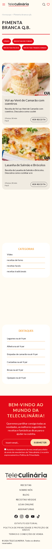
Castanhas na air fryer (17, 362)
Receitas (26, 485)
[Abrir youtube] (32, 516)
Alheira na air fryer (15, 346)
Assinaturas (26, 509)
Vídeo (6, 41)
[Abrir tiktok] (38, 516)
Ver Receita (39, 119)
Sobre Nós (26, 490)
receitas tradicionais (35, 48)
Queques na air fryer (16, 377)
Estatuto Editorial (26, 523)
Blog (26, 494)
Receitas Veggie (26, 499)
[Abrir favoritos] (48, 4)
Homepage (7, 14)
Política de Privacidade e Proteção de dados (26, 529)
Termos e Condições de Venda (26, 534)
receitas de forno (23, 41)
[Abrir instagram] (21, 516)
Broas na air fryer (15, 370)
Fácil (7, 121)
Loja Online (26, 504)
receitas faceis (11, 48)
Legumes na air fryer (16, 338)
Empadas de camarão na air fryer (22, 354)
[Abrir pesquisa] (43, 4)
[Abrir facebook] (16, 516)
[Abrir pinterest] (27, 516)
